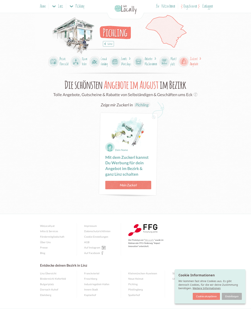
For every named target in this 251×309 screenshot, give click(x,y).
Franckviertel (91, 273)
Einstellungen (232, 296)
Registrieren (190, 6)
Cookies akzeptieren (206, 296)
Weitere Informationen (207, 288)
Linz (110, 43)
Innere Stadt (91, 289)
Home (43, 6)
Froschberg (90, 278)
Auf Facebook (92, 253)
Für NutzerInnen (165, 6)
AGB (86, 242)
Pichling (141, 104)
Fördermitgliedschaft (52, 236)
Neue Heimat (135, 278)
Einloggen (207, 6)
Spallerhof (134, 295)
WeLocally (149, 240)
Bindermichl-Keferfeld (53, 278)
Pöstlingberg (135, 289)
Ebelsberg (45, 295)
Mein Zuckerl (128, 185)
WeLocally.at (47, 225)
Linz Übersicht (48, 273)
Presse (44, 247)
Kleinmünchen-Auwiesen (142, 273)
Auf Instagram (92, 247)
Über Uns (45, 242)
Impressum (90, 225)
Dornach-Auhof (49, 289)
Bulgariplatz (47, 284)
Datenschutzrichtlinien (97, 231)
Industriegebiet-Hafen (96, 284)
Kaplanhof (90, 295)
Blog (42, 253)
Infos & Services (49, 231)
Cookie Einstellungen (96, 236)
